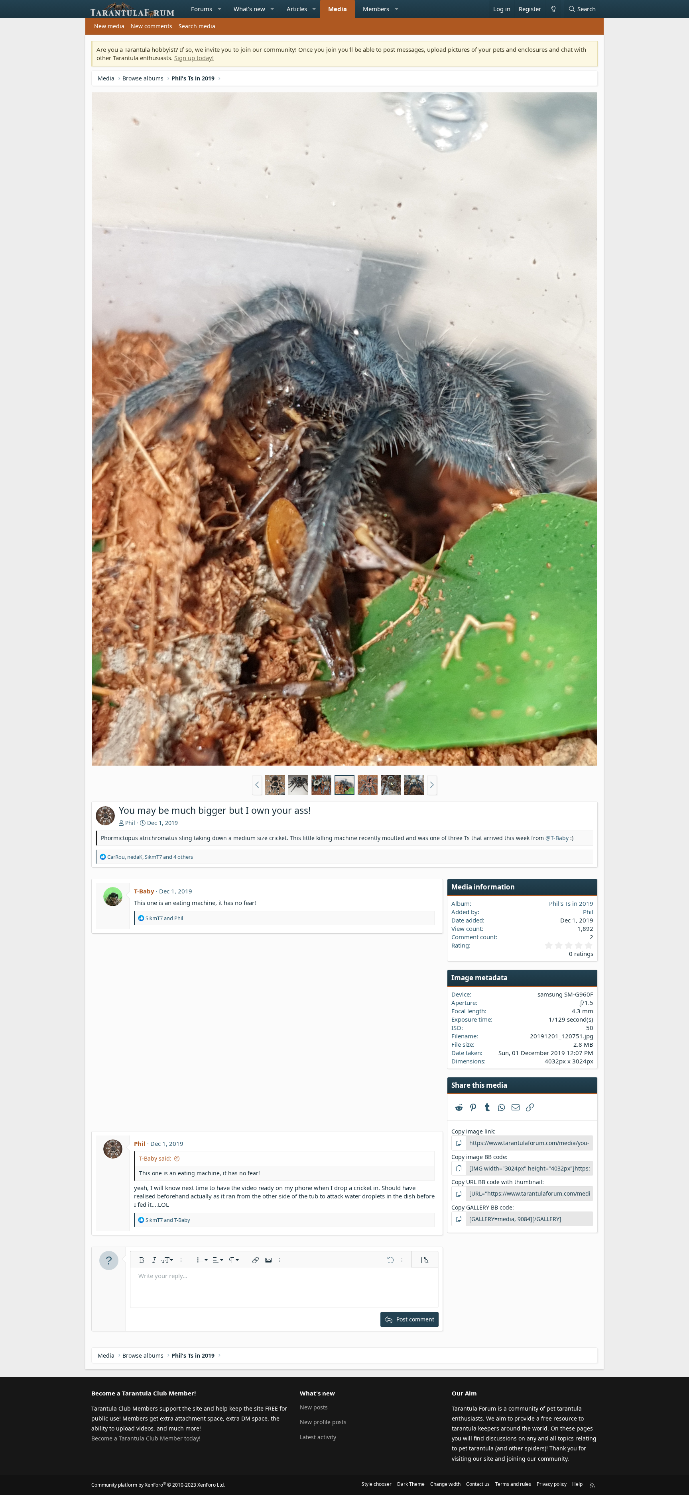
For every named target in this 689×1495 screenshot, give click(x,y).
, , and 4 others (150, 856)
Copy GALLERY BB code (481, 1207)
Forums (201, 9)
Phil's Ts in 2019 (571, 903)
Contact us (478, 1484)
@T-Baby (557, 838)
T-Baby (144, 891)
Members (376, 9)
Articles (297, 9)
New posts (314, 1407)
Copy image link (472, 1131)
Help (577, 1484)
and (164, 918)
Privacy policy (552, 1484)
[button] (219, 9)
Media (337, 9)
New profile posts (323, 1422)
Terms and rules (513, 1484)
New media (109, 26)
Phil (130, 823)
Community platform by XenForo (158, 1484)
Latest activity (318, 1437)
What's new (249, 9)
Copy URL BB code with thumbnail (496, 1182)
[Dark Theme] (553, 9)
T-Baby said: (155, 1158)
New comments (151, 26)
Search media (197, 26)
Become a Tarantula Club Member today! (146, 1438)
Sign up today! (194, 58)
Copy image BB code (478, 1157)
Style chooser (377, 1484)
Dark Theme (411, 1484)
